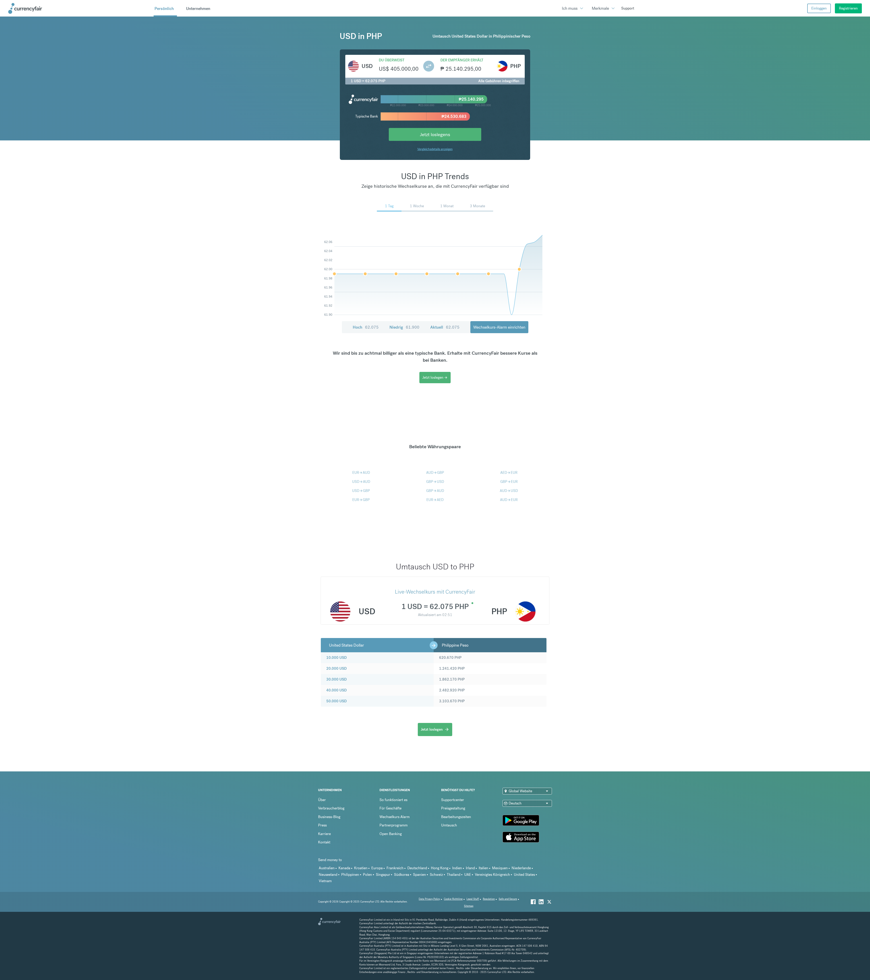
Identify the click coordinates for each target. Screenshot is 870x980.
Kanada (344, 868)
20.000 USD (336, 668)
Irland (470, 868)
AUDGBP (435, 472)
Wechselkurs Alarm (394, 816)
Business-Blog (329, 816)
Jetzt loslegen (435, 377)
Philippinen (350, 874)
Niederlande (521, 868)
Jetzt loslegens (435, 134)
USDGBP (361, 490)
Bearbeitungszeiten (456, 816)
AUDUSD (509, 490)
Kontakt (324, 842)
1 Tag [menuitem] (389, 206)
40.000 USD (336, 690)
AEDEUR (508, 472)
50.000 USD (336, 701)
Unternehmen (198, 8)
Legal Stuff (472, 899)
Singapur (383, 874)
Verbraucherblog (331, 808)
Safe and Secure (508, 899)
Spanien (419, 874)
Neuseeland (328, 874)
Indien (457, 868)
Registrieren (848, 8)
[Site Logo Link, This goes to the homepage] (79, 8)
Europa (377, 868)
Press (322, 825)
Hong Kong (439, 868)
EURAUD (361, 472)
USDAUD (361, 481)
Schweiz (436, 874)
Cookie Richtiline (453, 899)
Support (627, 8)
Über (322, 799)
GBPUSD (435, 481)
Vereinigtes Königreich (492, 874)
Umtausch (449, 825)
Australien (327, 868)
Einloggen (819, 8)
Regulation (489, 899)
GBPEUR (509, 481)
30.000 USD (336, 679)
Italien (483, 868)
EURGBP (361, 499)
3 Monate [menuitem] (477, 206)
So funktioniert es (393, 799)
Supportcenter (452, 799)
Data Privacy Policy (429, 899)
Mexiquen (500, 868)
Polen (367, 874)
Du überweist (391, 60)
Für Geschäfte (390, 808)
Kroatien (360, 868)
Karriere (324, 833)
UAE (467, 874)
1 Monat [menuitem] (447, 206)
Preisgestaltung (453, 808)
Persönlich (164, 8)
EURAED (435, 499)
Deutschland (417, 868)
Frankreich (395, 868)
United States (524, 874)
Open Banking (390, 833)
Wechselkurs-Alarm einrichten (499, 327)
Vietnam (325, 881)
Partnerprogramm (393, 825)
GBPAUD (435, 490)
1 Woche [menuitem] (417, 206)
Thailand (453, 874)
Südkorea (401, 874)
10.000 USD (336, 657)
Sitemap (468, 906)
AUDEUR (509, 499)
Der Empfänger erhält (461, 60)
